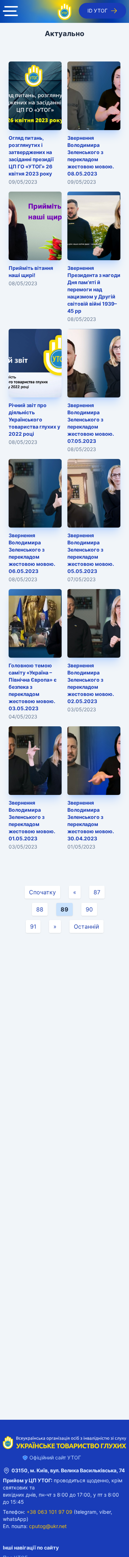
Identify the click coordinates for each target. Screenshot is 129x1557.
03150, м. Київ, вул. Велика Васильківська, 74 (68, 1470)
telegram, (87, 1512)
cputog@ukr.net (48, 1526)
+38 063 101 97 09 (49, 1512)
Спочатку (42, 892)
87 (97, 892)
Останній (86, 926)
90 (89, 909)
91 (33, 926)
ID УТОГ (97, 11)
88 (39, 909)
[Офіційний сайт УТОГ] (64, 11)
